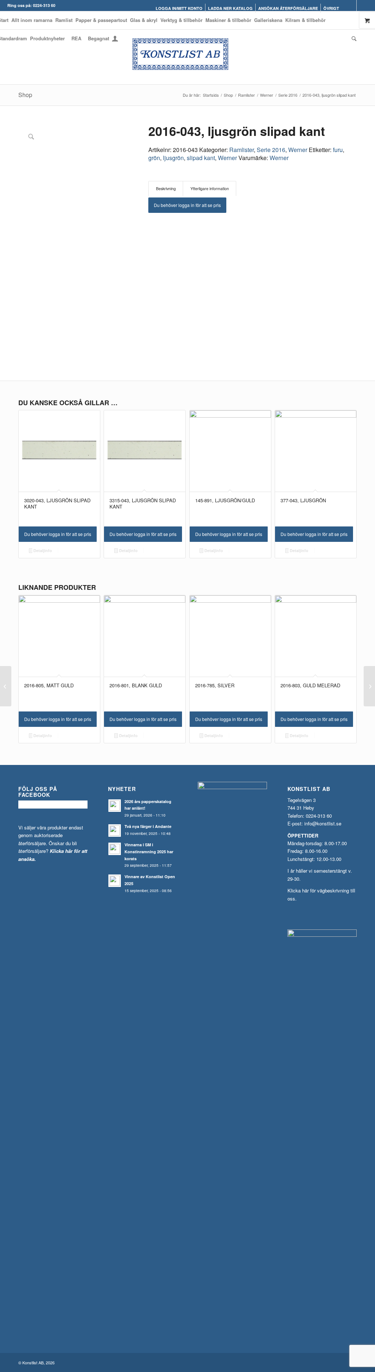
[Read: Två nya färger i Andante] (114, 830)
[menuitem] (179, 8)
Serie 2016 (271, 149)
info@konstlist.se (322, 823)
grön (154, 158)
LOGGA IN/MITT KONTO (179, 8)
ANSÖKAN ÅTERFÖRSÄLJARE (288, 8)
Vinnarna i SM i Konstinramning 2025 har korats (149, 851)
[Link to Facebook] (351, 5)
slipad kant (201, 158)
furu (338, 149)
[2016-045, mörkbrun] (369, 686)
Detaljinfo (42, 550)
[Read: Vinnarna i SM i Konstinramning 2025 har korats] (114, 848)
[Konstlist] (187, 56)
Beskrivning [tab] (166, 188)
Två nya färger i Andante (148, 826)
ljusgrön (173, 158)
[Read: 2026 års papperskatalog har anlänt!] (114, 805)
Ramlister (241, 149)
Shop (25, 94)
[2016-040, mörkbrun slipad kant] (5, 686)
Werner (297, 149)
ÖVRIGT (331, 8)
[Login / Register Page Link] (115, 39)
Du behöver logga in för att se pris (187, 205)
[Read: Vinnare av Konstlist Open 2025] (114, 880)
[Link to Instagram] (362, 5)
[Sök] (353, 38)
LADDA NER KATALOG (230, 8)
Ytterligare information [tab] (209, 188)
